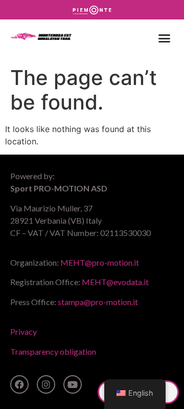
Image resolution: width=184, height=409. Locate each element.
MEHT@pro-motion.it (99, 262)
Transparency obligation (53, 351)
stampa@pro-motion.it (98, 302)
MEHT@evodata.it (115, 282)
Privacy (23, 331)
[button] (164, 38)
